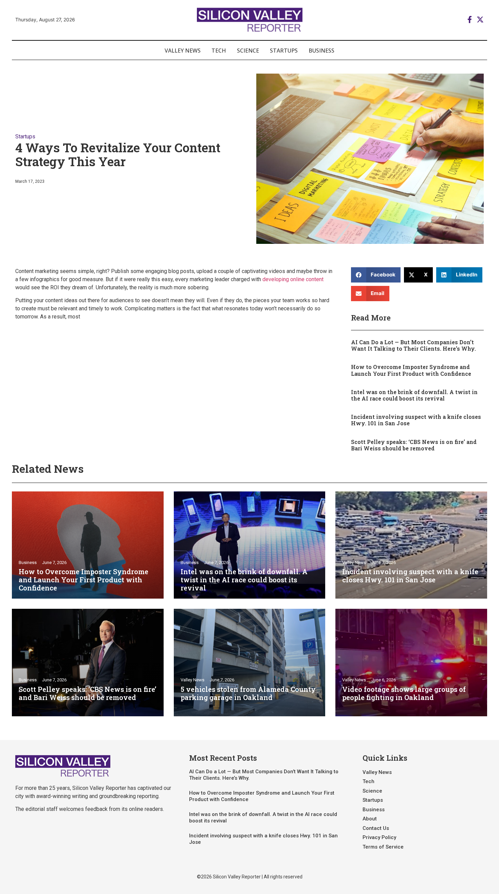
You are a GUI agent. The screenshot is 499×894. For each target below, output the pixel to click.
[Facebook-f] (469, 19)
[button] (376, 275)
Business (321, 50)
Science (248, 50)
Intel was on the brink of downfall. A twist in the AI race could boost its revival (414, 395)
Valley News (183, 50)
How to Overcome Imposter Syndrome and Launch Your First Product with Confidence (411, 370)
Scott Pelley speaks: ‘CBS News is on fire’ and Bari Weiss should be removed (414, 445)
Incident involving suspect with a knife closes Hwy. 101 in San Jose (416, 420)
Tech (218, 50)
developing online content (293, 279)
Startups (284, 50)
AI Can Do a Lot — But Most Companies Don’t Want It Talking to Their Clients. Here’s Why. (413, 345)
